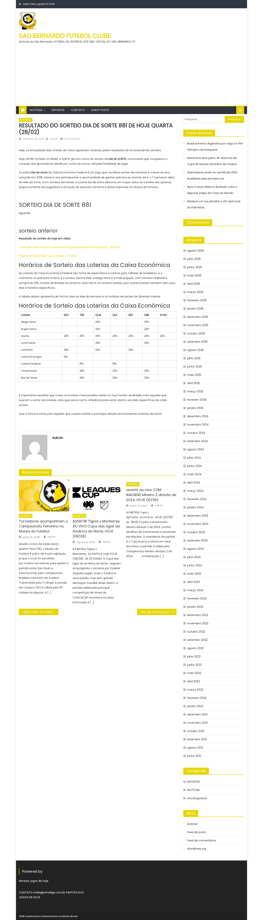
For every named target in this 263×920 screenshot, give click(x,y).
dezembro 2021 (197, 714)
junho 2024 (194, 466)
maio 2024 (194, 474)
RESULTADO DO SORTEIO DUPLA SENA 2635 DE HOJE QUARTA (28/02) (41, 612)
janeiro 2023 (195, 607)
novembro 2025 (197, 325)
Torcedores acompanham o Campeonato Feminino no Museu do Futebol (43, 526)
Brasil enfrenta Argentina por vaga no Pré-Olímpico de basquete (215, 147)
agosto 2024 (195, 449)
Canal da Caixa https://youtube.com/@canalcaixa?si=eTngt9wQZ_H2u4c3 (69, 247)
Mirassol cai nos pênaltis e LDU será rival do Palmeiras (213, 204)
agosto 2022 (195, 648)
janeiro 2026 (195, 309)
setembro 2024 (197, 441)
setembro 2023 (197, 540)
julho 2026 (194, 259)
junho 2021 (194, 756)
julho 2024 (194, 458)
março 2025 (195, 391)
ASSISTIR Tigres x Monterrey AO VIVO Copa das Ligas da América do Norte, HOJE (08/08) (96, 529)
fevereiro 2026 (197, 300)
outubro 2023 (196, 532)
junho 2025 (194, 367)
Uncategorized (197, 798)
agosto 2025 (195, 350)
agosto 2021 (195, 748)
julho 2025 (194, 358)
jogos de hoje (39, 881)
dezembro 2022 (197, 615)
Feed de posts (196, 832)
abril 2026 (193, 284)
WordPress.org (196, 849)
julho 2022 (194, 656)
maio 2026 (194, 275)
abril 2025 (193, 383)
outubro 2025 (196, 333)
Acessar (192, 824)
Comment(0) (72, 139)
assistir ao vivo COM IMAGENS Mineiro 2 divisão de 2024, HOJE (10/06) (151, 494)
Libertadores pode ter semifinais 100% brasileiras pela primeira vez (212, 175)
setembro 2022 (197, 640)
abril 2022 (193, 681)
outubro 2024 (196, 433)
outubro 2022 (196, 632)
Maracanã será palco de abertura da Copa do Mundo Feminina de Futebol (212, 161)
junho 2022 (194, 665)
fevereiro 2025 (196, 400)
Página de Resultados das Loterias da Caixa (48, 256)
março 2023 (195, 590)
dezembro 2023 (197, 516)
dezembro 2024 (198, 416)
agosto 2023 (195, 549)
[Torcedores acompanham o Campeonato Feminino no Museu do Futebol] (44, 495)
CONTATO (78, 110)
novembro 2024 (198, 424)
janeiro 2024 (195, 507)
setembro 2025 (197, 342)
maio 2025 (194, 375)
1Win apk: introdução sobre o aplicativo (158, 612)
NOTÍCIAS (36, 110)
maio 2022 (194, 673)
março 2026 (195, 292)
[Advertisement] (131, 73)
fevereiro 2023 (196, 598)
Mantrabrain (70, 916)
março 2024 (195, 491)
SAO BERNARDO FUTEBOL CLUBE (65, 35)
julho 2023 (194, 557)
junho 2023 (194, 565)
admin (53, 139)
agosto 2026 (195, 251)
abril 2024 (193, 482)
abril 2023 (193, 582)
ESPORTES (58, 110)
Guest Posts (100, 110)
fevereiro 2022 (196, 698)
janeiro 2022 (195, 706)
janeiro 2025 (195, 408)
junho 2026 (194, 267)
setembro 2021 (197, 739)
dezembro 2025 (197, 317)
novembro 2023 (197, 524)
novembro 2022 (197, 623)
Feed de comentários (201, 840)
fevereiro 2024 (197, 499)
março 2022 (195, 690)
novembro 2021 (197, 723)
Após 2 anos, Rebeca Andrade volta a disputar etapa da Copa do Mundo (212, 190)
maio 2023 (194, 574)
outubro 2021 (195, 731)
